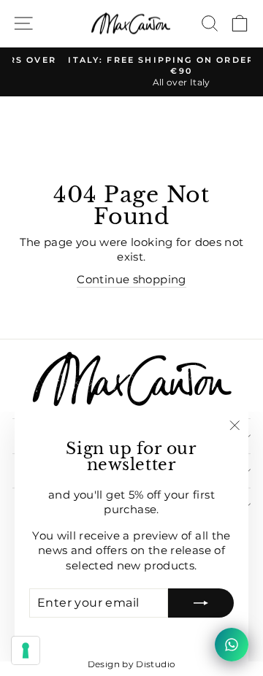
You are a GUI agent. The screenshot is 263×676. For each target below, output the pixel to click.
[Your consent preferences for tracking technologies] (25, 650)
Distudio (155, 663)
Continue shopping (131, 279)
